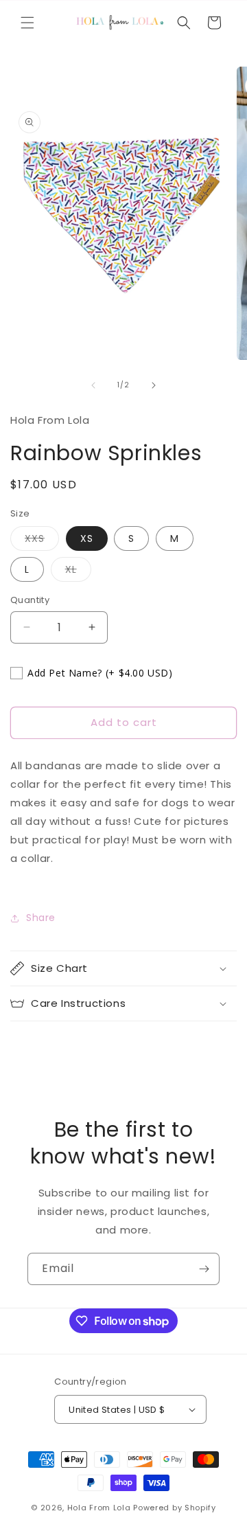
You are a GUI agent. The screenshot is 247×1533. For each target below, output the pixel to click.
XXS (42, 541)
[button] (27, 23)
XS (86, 538)
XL (78, 572)
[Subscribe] (204, 1269)
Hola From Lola (99, 1507)
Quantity (29, 599)
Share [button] (41, 917)
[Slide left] (93, 385)
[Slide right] (154, 385)
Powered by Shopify (174, 1507)
